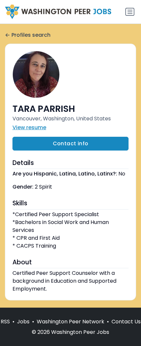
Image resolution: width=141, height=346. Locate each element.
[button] (70, 74)
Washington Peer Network (70, 321)
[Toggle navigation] (130, 12)
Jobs (23, 321)
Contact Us (126, 321)
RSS (5, 321)
